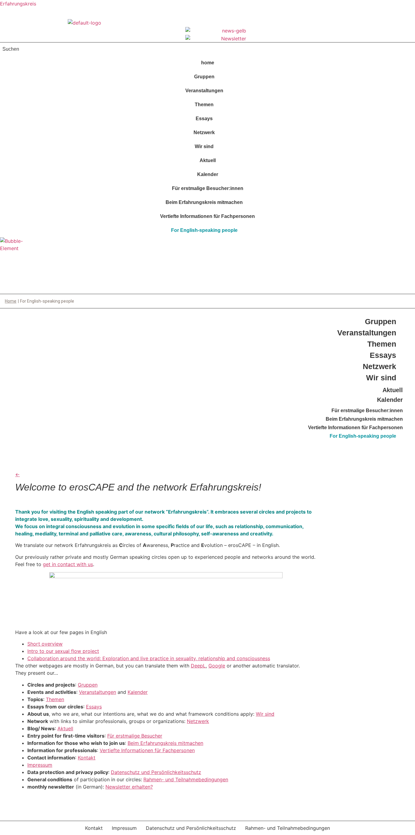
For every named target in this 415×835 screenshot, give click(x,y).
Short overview (45, 644)
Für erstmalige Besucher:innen (207, 188)
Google (216, 666)
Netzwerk (204, 132)
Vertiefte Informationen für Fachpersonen (207, 216)
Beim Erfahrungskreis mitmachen (204, 202)
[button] (207, 77)
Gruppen (204, 76)
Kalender (207, 174)
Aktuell (208, 160)
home (207, 62)
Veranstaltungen (204, 90)
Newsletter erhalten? (129, 787)
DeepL (198, 666)
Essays (204, 118)
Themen (204, 104)
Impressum (39, 765)
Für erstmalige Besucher (134, 736)
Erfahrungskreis (18, 4)
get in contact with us (68, 564)
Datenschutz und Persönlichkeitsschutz (156, 772)
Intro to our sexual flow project (63, 651)
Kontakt (86, 758)
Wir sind (204, 146)
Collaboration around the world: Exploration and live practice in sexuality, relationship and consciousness (148, 658)
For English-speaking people (204, 230)
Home (10, 301)
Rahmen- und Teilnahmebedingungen (185, 779)
